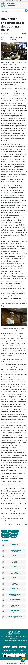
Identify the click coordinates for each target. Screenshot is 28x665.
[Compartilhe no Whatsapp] (24, 524)
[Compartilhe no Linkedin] (22, 524)
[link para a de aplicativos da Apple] (8, 656)
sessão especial (5, 536)
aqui (19, 481)
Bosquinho (4, 530)
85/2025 (3, 200)
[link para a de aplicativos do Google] (19, 656)
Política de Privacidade (13, 662)
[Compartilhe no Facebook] (17, 524)
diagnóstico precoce (13, 530)
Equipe (14, 647)
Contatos (7, 647)
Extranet (22, 647)
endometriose (14, 533)
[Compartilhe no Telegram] (26, 524)
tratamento (13, 536)
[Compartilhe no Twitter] (19, 524)
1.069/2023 (6, 193)
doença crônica (5, 533)
